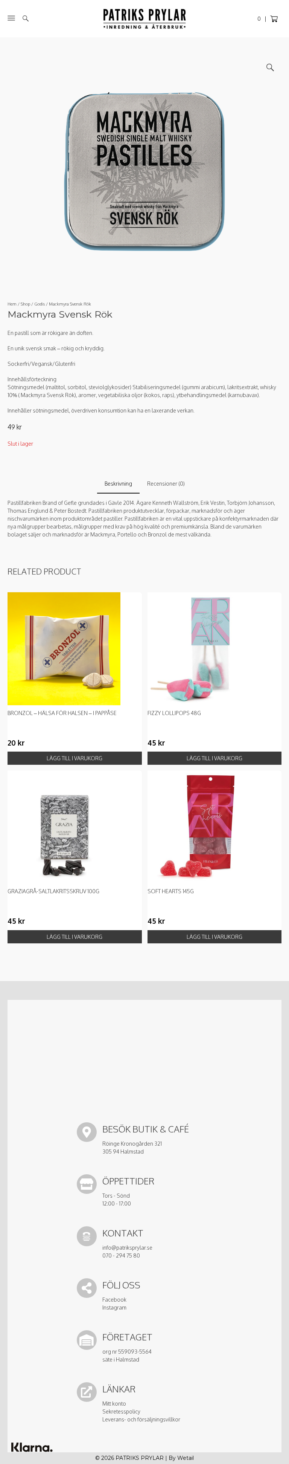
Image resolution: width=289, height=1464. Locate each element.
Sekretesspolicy (121, 1411)
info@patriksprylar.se (127, 1247)
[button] (270, 67)
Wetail (185, 1458)
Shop (25, 304)
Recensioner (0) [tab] (166, 483)
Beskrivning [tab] (118, 483)
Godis (39, 304)
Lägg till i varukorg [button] (74, 758)
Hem (12, 304)
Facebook (114, 1299)
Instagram (114, 1307)
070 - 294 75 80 (121, 1255)
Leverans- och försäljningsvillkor (141, 1419)
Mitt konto (114, 1403)
